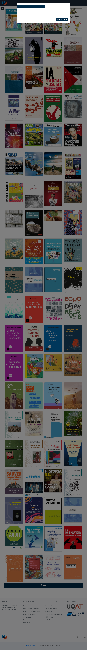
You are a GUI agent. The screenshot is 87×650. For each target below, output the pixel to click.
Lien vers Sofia (62, 19)
